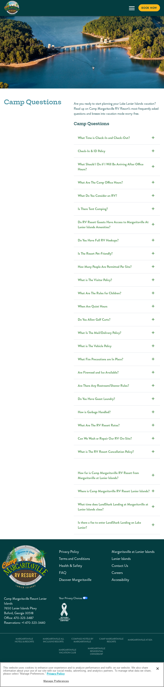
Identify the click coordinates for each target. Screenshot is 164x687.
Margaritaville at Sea (140, 640)
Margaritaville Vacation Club (67, 651)
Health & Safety (70, 565)
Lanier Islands (121, 558)
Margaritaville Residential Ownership (96, 651)
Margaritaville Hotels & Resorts (24, 640)
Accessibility (120, 579)
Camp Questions (91, 124)
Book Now (149, 8)
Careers (117, 572)
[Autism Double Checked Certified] (73, 612)
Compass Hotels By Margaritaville (82, 640)
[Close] (157, 668)
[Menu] (131, 8)
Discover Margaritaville (75, 579)
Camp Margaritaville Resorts (111, 640)
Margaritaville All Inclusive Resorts (53, 640)
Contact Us (120, 565)
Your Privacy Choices (71, 598)
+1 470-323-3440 (33, 622)
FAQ (62, 572)
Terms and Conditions (74, 558)
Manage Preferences (56, 681)
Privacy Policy (69, 551)
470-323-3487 (24, 618)
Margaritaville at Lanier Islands (133, 551)
